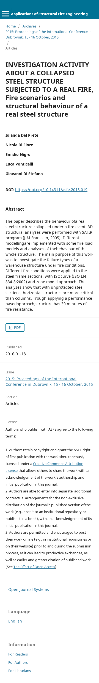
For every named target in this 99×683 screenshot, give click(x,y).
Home (11, 26)
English (15, 621)
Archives (29, 26)
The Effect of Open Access (34, 566)
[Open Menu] (5, 13)
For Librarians (19, 670)
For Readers (18, 654)
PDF (17, 327)
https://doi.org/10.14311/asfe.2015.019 (51, 189)
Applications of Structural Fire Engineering (49, 13)
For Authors (18, 662)
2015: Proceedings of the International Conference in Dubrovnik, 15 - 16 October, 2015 (49, 34)
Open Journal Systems (28, 589)
